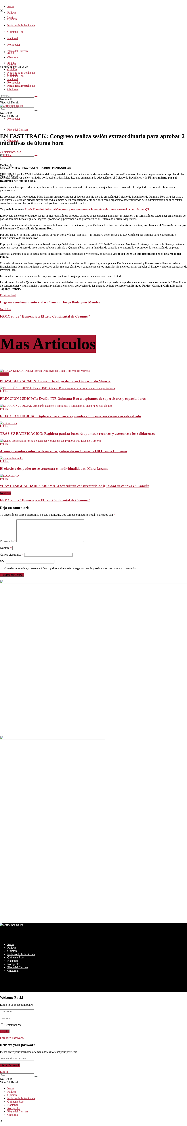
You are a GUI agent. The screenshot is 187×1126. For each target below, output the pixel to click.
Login (10, 17)
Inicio (10, 6)
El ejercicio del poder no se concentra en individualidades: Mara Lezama (54, 468)
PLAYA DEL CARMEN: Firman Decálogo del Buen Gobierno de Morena (55, 381)
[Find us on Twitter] (1, 11)
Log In (4, 1071)
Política (11, 12)
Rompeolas (13, 44)
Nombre (6, 547)
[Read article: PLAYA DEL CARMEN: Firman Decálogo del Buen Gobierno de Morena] (93, 370)
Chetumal (12, 89)
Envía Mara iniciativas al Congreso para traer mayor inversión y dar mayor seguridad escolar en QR (87, 209)
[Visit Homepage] (11, 105)
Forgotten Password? (12, 1037)
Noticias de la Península (21, 25)
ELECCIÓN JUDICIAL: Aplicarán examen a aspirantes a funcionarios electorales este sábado (70, 416)
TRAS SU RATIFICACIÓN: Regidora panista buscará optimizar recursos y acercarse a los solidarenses (77, 433)
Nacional (12, 38)
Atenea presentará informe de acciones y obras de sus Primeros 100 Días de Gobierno (63, 451)
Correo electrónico (12, 554)
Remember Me (13, 1024)
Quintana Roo (15, 31)
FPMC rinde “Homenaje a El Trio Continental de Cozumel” (45, 500)
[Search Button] (36, 155)
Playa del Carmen (17, 51)
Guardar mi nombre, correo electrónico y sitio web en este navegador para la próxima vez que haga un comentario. (70, 568)
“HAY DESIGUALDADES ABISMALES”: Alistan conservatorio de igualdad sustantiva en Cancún (74, 486)
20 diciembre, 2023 (11, 151)
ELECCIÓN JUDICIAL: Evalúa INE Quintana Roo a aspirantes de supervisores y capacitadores (73, 398)
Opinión (12, 69)
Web (2, 561)
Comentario (8, 541)
